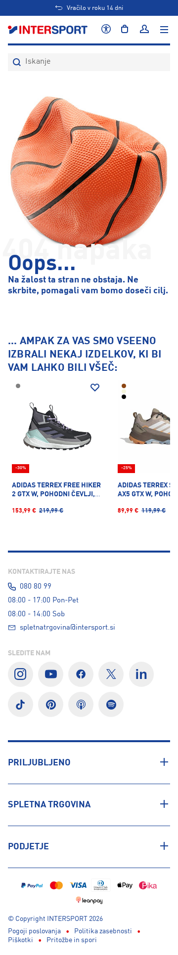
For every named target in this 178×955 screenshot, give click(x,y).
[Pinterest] (50, 704)
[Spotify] (111, 704)
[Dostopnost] (106, 29)
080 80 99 (35, 587)
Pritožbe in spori (71, 940)
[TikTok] (20, 704)
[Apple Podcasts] (80, 704)
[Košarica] (124, 29)
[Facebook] (80, 674)
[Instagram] (20, 674)
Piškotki (20, 940)
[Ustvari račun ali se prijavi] (144, 29)
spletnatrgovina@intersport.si (67, 628)
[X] (111, 674)
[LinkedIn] (141, 674)
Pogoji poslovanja (34, 931)
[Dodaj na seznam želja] (95, 388)
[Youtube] (50, 674)
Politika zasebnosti (103, 931)
